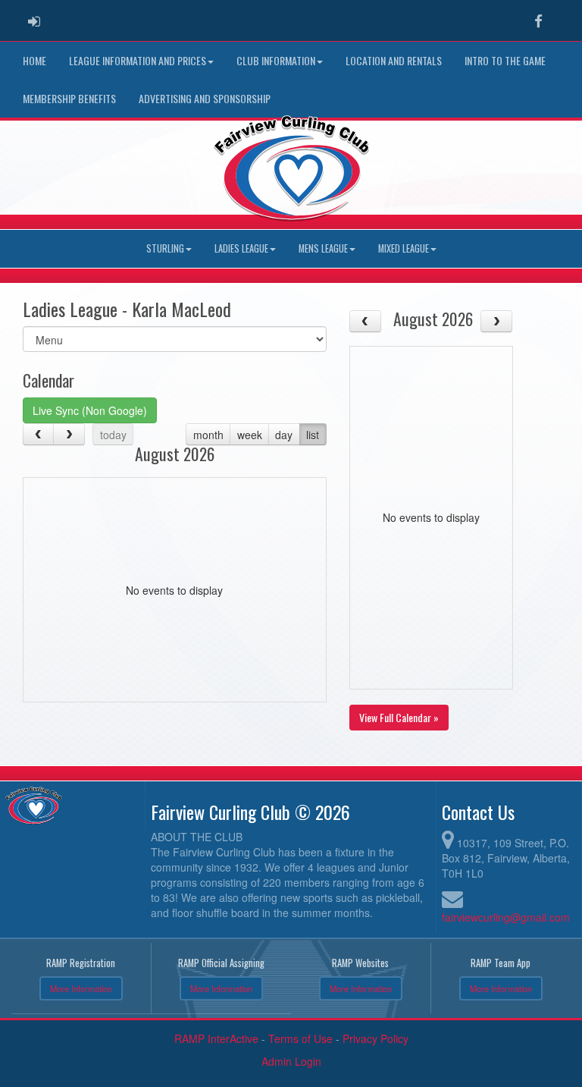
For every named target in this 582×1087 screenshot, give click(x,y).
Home (34, 60)
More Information (81, 988)
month (208, 434)
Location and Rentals (394, 60)
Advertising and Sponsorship (205, 98)
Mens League (323, 248)
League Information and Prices (137, 60)
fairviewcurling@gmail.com (506, 917)
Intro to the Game (505, 60)
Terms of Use (300, 1038)
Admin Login (291, 1061)
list (312, 434)
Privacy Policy (375, 1038)
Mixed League (403, 248)
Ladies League (241, 248)
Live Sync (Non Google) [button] (90, 410)
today (113, 434)
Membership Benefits (69, 98)
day (284, 434)
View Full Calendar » (399, 717)
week (249, 434)
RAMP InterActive (216, 1038)
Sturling (165, 248)
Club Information (275, 60)
